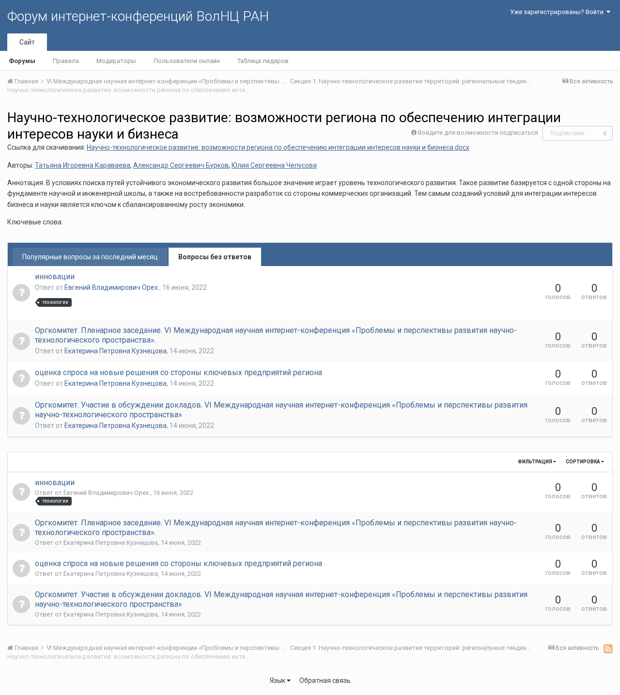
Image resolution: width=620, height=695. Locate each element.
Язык (278, 680)
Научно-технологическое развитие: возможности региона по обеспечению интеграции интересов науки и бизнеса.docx (278, 147)
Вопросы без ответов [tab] (214, 257)
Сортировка (583, 461)
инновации (55, 276)
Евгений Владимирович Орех (111, 287)
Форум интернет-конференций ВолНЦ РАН (138, 16)
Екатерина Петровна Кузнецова (115, 351)
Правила (66, 60)
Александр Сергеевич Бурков (181, 165)
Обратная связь (325, 680)
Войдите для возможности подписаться (478, 132)
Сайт (27, 42)
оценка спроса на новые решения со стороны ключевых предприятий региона (178, 372)
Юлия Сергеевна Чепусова (274, 165)
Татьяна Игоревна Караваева (82, 165)
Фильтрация (535, 461)
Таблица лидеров (263, 60)
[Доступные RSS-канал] (608, 648)
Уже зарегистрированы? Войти (558, 12)
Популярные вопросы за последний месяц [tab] (90, 257)
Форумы (22, 60)
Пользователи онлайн (187, 60)
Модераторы (116, 60)
